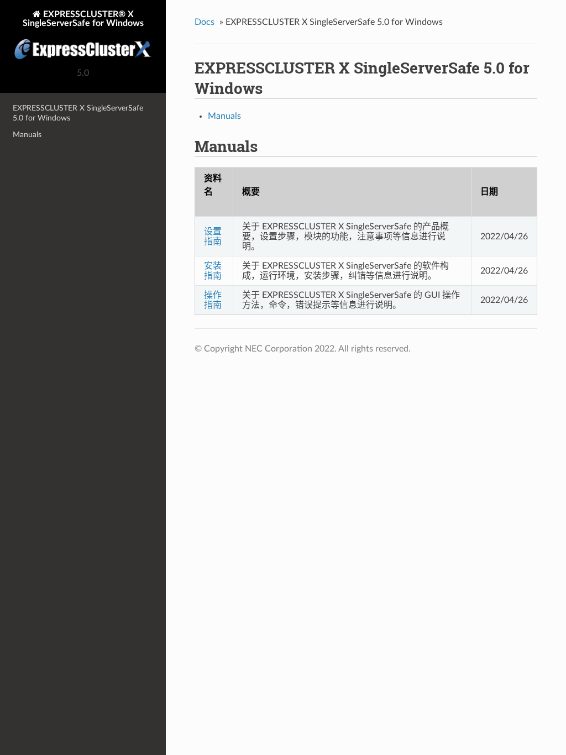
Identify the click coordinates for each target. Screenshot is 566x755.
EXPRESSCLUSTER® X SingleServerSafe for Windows (83, 19)
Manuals (27, 134)
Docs (204, 22)
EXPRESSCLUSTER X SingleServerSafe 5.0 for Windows (78, 113)
